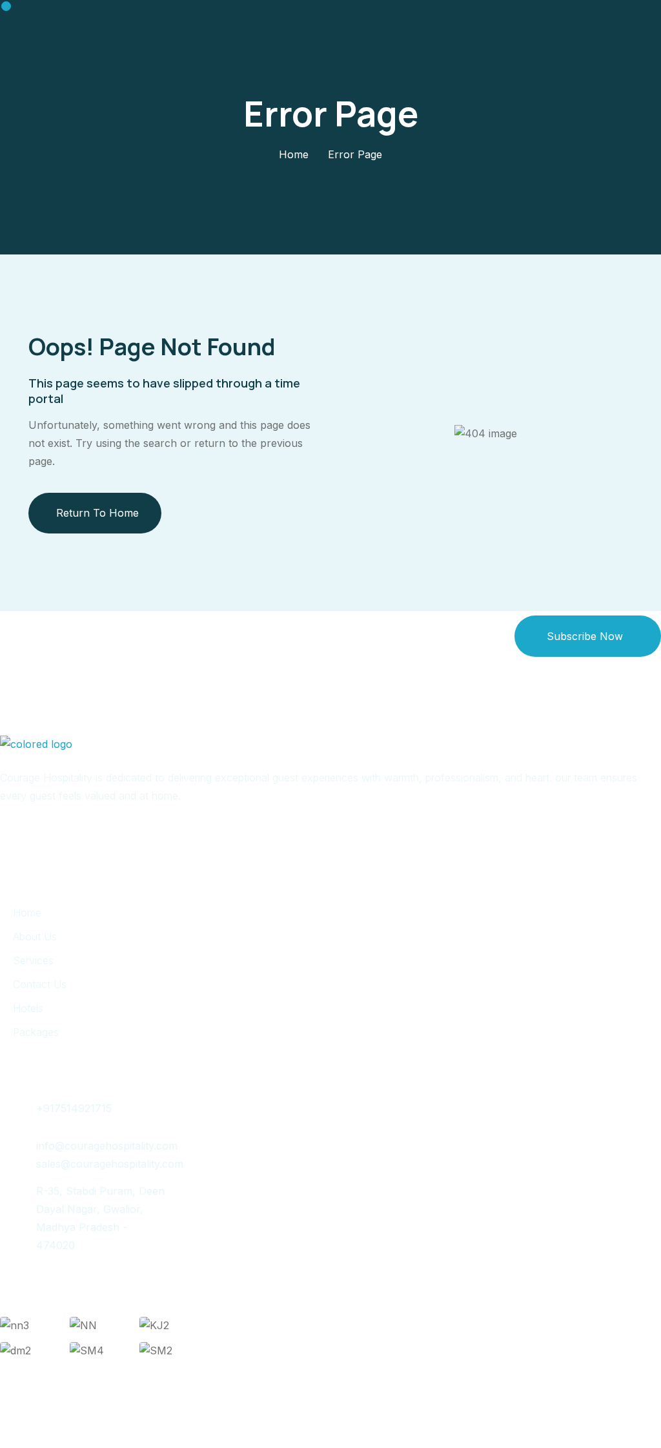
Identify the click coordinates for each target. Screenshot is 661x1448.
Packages (36, 1032)
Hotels (28, 1008)
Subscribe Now (585, 636)
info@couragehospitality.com (107, 1145)
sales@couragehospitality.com (109, 1163)
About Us (35, 936)
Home (294, 154)
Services (33, 960)
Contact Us (39, 984)
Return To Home (97, 512)
